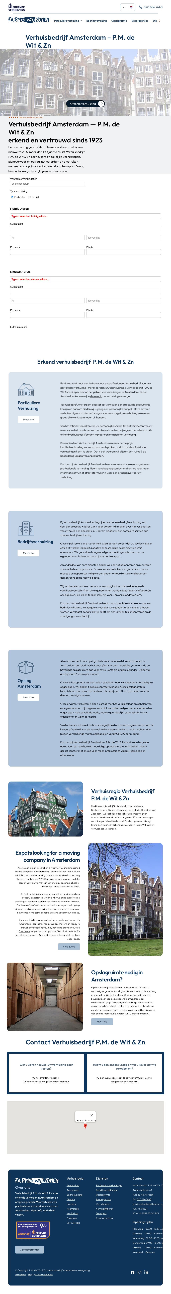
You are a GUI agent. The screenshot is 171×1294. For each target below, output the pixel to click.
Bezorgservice (103, 1199)
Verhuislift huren (104, 1208)
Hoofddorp (72, 1213)
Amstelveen (73, 1190)
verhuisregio (145, 821)
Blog (30, 1274)
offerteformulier (94, 472)
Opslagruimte (103, 1194)
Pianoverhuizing (104, 1218)
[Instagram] (139, 1272)
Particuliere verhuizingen (109, 1185)
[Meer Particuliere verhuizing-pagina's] (81, 21)
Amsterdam (73, 1185)
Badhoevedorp (74, 1194)
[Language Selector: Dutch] (127, 7)
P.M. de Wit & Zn (37, 1270)
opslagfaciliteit (112, 586)
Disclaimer (20, 1274)
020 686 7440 (144, 1199)
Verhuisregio (73, 1222)
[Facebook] (132, 1272)
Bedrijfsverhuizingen (107, 1190)
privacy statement (43, 1274)
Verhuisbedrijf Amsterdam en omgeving (69, 1270)
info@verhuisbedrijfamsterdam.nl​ (150, 1204)
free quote (24, 931)
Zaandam (72, 1218)
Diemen (71, 1199)
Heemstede (73, 1208)
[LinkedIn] (146, 1272)
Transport (101, 1213)
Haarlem (71, 1204)
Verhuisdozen (103, 1204)
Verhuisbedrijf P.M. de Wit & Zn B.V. (151, 1185)
